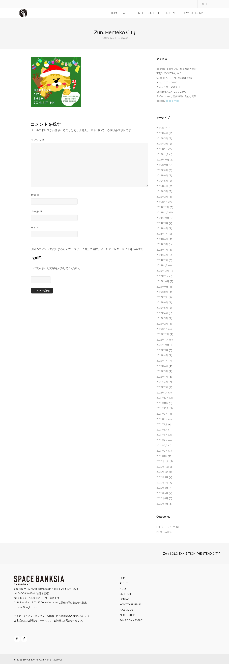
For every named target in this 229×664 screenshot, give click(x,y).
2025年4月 (162, 186)
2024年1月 (162, 265)
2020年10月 (162, 466)
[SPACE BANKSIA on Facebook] (24, 639)
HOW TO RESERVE (130, 604)
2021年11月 (162, 403)
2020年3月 (162, 503)
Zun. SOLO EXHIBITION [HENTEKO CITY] (193, 553)
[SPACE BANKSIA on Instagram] (17, 639)
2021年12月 (162, 397)
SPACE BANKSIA (32, 659)
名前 (35, 195)
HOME (123, 578)
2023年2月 (162, 323)
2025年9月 (162, 165)
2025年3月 (162, 191)
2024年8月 (162, 228)
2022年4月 (162, 376)
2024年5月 (162, 244)
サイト (35, 227)
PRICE (123, 588)
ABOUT (124, 583)
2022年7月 (162, 360)
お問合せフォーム (37, 620)
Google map (30, 607)
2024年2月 (162, 260)
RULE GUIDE (126, 609)
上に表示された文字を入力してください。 (56, 268)
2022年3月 (162, 381)
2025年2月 (162, 196)
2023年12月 (162, 270)
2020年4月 (162, 498)
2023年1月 (162, 328)
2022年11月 (162, 339)
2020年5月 (162, 493)
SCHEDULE (126, 593)
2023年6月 (162, 302)
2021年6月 (162, 429)
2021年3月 (162, 445)
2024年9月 (162, 223)
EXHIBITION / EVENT (167, 526)
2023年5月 (162, 307)
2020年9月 (162, 471)
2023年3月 (162, 318)
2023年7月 (162, 297)
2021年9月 (162, 413)
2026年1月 (162, 149)
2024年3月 (162, 254)
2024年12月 (162, 207)
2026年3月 (162, 138)
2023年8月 (162, 291)
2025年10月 (162, 159)
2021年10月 (162, 408)
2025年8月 (162, 170)
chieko (124, 38)
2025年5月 (162, 180)
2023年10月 (162, 281)
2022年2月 (162, 387)
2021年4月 (162, 440)
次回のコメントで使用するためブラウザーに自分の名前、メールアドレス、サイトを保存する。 (88, 249)
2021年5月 (162, 434)
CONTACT (125, 599)
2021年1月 (161, 456)
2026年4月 (162, 133)
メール (36, 211)
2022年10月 (162, 344)
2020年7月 (162, 482)
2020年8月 (162, 477)
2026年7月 (162, 127)
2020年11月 (162, 461)
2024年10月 (162, 217)
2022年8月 (162, 355)
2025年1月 (162, 202)
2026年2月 (162, 143)
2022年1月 (162, 392)
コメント (38, 140)
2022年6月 (162, 366)
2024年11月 (162, 212)
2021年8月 (162, 419)
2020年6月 (162, 487)
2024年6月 (162, 239)
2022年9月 (162, 350)
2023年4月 (162, 313)
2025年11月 (162, 154)
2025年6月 (162, 175)
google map (172, 100)
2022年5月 (162, 371)
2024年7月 (162, 233)
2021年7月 (161, 424)
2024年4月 (162, 249)
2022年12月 (162, 334)
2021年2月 (162, 450)
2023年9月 (162, 286)
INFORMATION (164, 532)
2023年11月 (162, 276)
